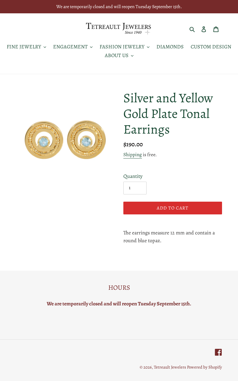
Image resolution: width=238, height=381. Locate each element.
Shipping (132, 154)
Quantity (133, 176)
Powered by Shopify (204, 367)
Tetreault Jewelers (170, 367)
